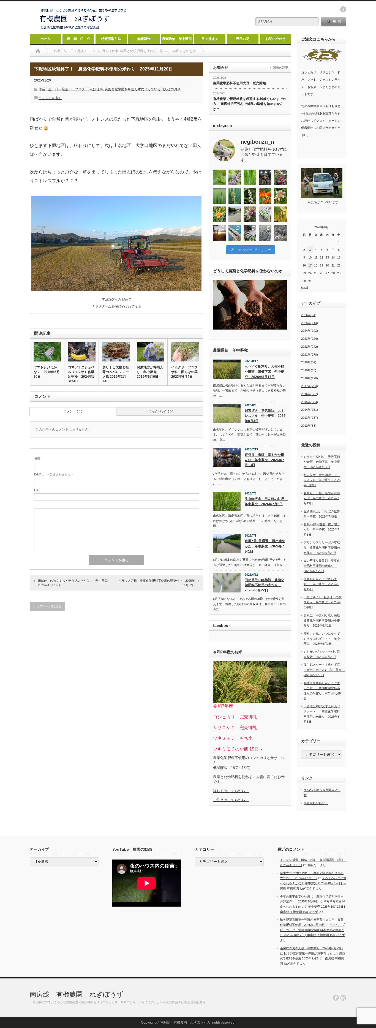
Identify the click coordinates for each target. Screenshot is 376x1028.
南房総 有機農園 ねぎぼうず (77, 994)
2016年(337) (309, 394)
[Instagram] (343, 998)
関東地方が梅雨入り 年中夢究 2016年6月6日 (150, 372)
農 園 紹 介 (78, 39)
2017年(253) (309, 386)
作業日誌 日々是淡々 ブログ (62, 89)
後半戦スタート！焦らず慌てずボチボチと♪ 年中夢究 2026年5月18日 (324, 669)
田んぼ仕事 (94, 89)
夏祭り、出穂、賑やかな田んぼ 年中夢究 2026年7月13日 (264, 460)
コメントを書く (50, 98)
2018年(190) (309, 378)
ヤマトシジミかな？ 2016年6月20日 (47, 372)
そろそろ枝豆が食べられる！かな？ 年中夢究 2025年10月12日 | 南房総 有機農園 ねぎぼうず (313, 883)
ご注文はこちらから (231, 800)
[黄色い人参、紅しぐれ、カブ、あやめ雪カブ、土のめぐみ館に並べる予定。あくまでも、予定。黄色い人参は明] (280, 214)
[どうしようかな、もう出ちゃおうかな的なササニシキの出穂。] (250, 177)
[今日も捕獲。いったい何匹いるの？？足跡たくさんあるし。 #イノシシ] (280, 233)
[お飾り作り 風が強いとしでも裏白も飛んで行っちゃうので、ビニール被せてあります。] (234, 233)
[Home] (38, 50)
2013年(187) (309, 417)
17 (310, 265)
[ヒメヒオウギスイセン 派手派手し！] (265, 196)
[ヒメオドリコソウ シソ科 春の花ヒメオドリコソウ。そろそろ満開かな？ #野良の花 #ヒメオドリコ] (250, 214)
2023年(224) (309, 338)
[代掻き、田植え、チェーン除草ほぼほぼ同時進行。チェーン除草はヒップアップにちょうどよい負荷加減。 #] (234, 214)
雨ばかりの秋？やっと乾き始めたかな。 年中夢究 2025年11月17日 (74, 582)
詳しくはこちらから (231, 791)
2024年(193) (309, 330)
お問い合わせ (275, 39)
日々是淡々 (209, 39)
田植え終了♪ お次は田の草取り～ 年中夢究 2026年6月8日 (323, 602)
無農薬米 (144, 39)
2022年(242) (309, 346)
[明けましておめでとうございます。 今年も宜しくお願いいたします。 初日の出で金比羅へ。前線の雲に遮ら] (219, 233)
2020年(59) (308, 362)
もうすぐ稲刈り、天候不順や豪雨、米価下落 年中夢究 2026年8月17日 (264, 372)
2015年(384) (309, 402)
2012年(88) (308, 425)
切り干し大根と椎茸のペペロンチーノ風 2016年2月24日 (115, 374)
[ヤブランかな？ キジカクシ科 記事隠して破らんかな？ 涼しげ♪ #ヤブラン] (234, 177)
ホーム (45, 39)
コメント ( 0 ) (73, 411)
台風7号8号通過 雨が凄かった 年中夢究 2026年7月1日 (265, 546)
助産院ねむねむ (316, 803)
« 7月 (304, 287)
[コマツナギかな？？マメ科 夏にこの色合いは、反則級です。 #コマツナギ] (280, 177)
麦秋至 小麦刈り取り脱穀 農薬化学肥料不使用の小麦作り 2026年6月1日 (323, 620)
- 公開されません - (53, 474)
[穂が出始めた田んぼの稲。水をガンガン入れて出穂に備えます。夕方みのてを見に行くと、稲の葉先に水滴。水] (219, 196)
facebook (343, 9)
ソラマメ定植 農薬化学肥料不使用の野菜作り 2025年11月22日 (157, 582)
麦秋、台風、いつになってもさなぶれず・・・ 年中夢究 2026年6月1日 (322, 638)
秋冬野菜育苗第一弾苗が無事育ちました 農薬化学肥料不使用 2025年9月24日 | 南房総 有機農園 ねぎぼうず (312, 958)
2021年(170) (309, 354)
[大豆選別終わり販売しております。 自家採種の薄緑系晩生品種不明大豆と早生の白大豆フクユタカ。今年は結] (265, 214)
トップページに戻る (47, 606)
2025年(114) (309, 323)
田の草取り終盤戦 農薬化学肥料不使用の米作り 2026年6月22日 (264, 585)
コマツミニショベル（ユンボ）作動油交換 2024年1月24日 (81, 374)
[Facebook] (336, 998)
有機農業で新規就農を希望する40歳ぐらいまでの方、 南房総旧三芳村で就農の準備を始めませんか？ (249, 104)
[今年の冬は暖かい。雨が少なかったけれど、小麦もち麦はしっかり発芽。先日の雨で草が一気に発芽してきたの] (265, 233)
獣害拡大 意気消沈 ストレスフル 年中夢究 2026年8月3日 (265, 416)
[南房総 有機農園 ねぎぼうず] (83, 29)
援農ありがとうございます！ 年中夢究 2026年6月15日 (321, 584)
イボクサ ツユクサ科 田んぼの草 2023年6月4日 (184, 372)
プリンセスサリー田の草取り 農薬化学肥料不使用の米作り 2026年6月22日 (322, 547)
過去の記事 (280, 67)
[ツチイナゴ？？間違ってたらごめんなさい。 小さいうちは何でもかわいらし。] (219, 177)
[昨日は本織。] (265, 177)
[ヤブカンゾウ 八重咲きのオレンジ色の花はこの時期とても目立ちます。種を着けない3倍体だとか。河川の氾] (219, 214)
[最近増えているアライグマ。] (250, 233)
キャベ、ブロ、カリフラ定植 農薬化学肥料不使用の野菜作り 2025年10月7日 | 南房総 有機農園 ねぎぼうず (312, 930)
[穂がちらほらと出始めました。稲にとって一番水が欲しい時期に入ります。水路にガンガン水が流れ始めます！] (234, 196)
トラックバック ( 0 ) (159, 411)
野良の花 (242, 39)
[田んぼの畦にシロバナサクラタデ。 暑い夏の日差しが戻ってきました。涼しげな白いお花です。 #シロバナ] (250, 196)
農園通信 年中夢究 (177, 39)
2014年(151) (309, 409)
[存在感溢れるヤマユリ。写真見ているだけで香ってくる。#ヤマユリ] (280, 196)
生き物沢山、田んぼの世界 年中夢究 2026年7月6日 (266, 501)
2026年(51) (308, 315)
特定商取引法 (111, 39)
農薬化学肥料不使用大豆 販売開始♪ (240, 83)
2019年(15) (308, 370)
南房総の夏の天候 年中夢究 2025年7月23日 (311, 948)
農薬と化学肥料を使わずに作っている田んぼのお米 (143, 89)
